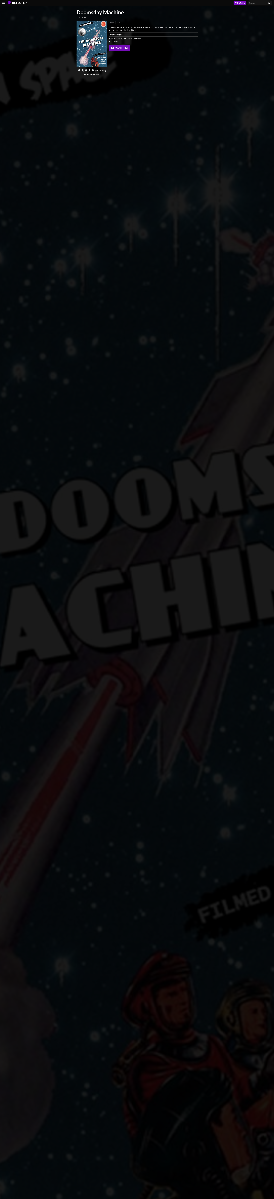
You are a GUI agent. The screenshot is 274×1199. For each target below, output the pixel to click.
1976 (78, 17)
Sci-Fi (118, 23)
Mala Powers (128, 38)
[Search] (269, 2)
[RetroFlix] (18, 2)
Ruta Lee (137, 38)
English (120, 34)
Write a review (93, 74)
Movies (112, 23)
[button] (3, 3)
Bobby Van (118, 38)
